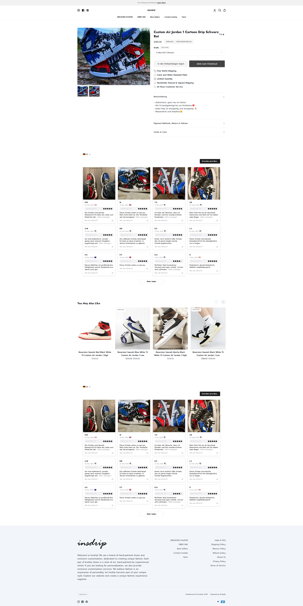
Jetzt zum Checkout (207, 63)
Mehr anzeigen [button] (103, 217)
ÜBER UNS (183, 544)
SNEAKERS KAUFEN (179, 540)
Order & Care (160, 132)
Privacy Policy (219, 561)
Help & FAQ (220, 540)
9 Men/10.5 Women (165, 52)
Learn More (161, 3)
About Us (221, 557)
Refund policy (219, 553)
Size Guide (165, 47)
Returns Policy (219, 548)
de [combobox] (87, 154)
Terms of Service (218, 565)
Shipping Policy (218, 544)
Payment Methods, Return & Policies (171, 123)
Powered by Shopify (218, 594)
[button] (210, 161)
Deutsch (82, 594)
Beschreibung (160, 96)
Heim (185, 557)
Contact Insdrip (181, 553)
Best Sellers (182, 548)
